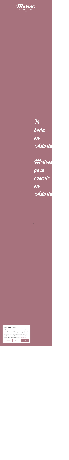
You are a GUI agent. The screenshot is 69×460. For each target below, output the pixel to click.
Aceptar (25, 340)
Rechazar (17, 340)
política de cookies (22, 337)
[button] (26, 11)
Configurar (8, 340)
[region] (16, 334)
